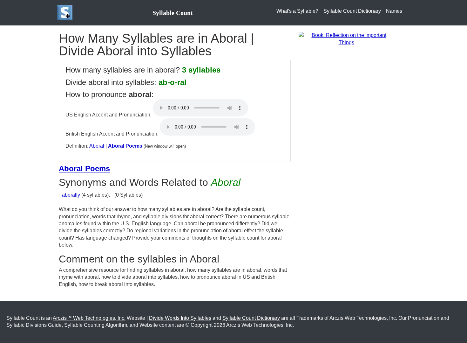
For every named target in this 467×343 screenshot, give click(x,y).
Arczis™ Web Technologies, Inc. (89, 318)
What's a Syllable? (297, 11)
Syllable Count (172, 12)
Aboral (96, 146)
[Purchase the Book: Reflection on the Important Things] (346, 38)
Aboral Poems (125, 146)
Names (394, 11)
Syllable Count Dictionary (352, 11)
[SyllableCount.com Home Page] (66, 12)
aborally (71, 195)
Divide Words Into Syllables (180, 318)
